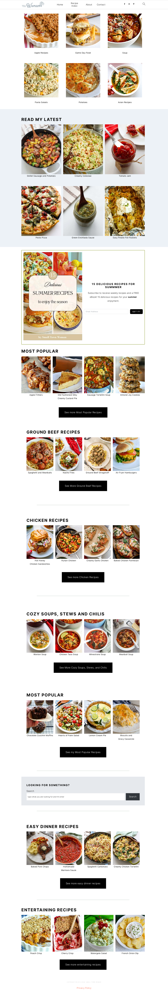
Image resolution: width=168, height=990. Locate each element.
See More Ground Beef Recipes (83, 485)
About (89, 4)
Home (60, 4)
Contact (101, 4)
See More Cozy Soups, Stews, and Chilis (83, 667)
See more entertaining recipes (83, 964)
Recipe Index (74, 4)
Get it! (136, 311)
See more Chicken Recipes (83, 577)
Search (30, 791)
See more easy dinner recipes (83, 883)
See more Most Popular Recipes (83, 412)
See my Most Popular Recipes (83, 752)
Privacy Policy (84, 988)
